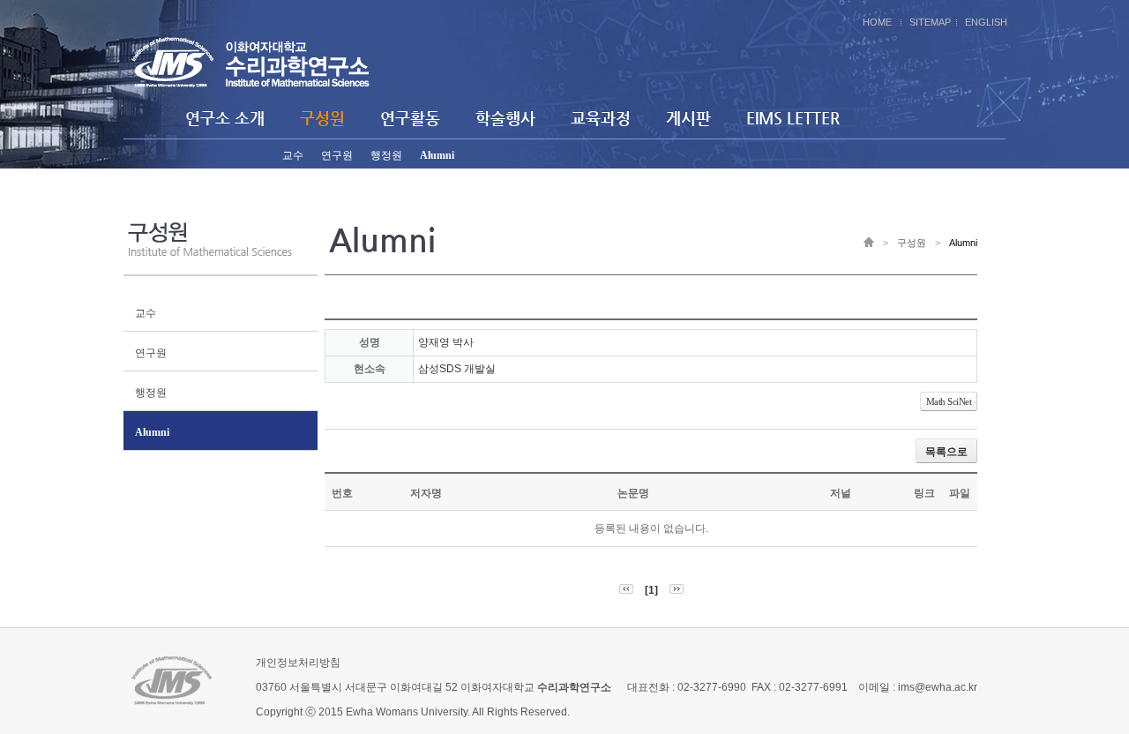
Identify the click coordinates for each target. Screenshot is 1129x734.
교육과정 (601, 118)
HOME (877, 22)
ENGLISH (986, 22)
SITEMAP (930, 22)
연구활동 (410, 118)
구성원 (322, 118)
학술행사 (505, 118)
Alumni (437, 155)
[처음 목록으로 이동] (626, 590)
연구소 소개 (225, 118)
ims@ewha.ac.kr (937, 687)
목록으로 (946, 452)
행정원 (386, 155)
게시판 (688, 118)
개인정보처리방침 (298, 662)
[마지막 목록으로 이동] (676, 590)
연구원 (337, 155)
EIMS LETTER (793, 118)
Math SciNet (949, 401)
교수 (292, 155)
